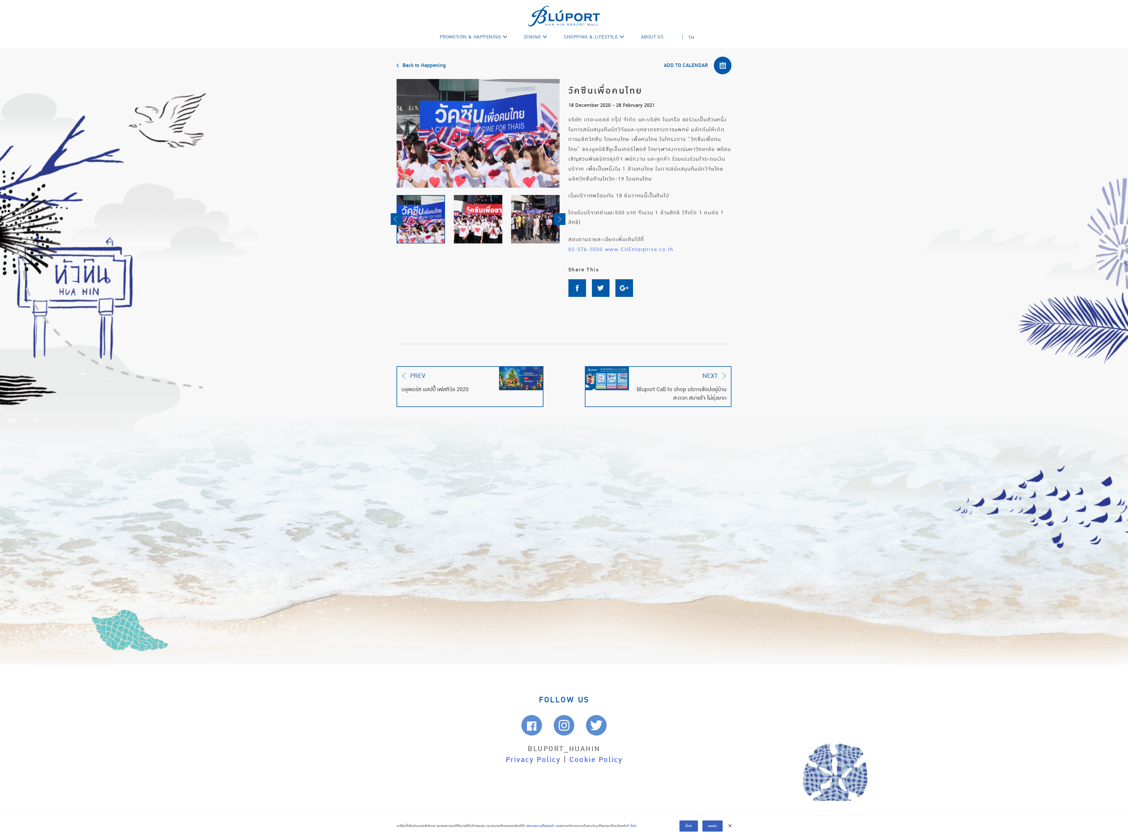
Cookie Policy (595, 759)
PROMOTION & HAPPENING (470, 37)
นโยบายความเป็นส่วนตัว (540, 826)
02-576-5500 (585, 249)
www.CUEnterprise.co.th (639, 249)
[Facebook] (580, 288)
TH (691, 37)
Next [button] (559, 219)
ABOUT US (652, 37)
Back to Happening (424, 65)
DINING (532, 37)
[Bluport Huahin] (564, 16)
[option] (478, 133)
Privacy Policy (533, 759)
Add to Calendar (686, 65)
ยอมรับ (712, 826)
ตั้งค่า (633, 826)
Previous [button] (396, 219)
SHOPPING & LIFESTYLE (591, 37)
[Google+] (627, 288)
